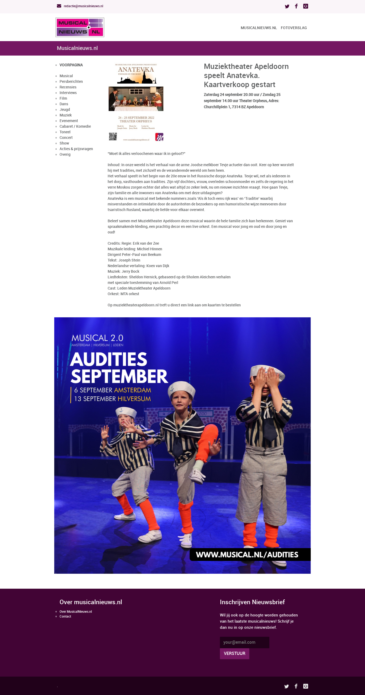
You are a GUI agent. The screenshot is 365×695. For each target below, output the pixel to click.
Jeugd (65, 110)
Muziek (66, 115)
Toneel (65, 132)
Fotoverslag (294, 28)
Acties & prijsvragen (76, 149)
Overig (65, 155)
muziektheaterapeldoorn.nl (136, 305)
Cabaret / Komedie (75, 126)
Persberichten (71, 82)
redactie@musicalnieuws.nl (83, 6)
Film (63, 98)
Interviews (68, 93)
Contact (65, 616)
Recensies (68, 87)
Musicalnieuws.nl (259, 28)
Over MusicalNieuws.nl (76, 612)
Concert (66, 138)
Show (64, 143)
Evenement (69, 121)
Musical (66, 76)
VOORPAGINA (71, 65)
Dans (64, 104)
